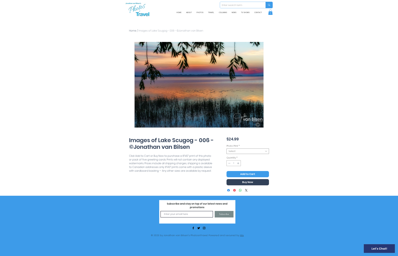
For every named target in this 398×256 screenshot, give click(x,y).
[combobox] (248, 151)
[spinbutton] (233, 163)
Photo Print (233, 146)
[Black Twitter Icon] (198, 228)
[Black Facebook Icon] (193, 228)
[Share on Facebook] (228, 190)
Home (132, 30)
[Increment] (238, 163)
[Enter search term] (269, 5)
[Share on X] (246, 190)
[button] (270, 12)
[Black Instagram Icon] (204, 228)
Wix (242, 235)
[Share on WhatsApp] (240, 190)
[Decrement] (229, 163)
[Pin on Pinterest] (234, 190)
